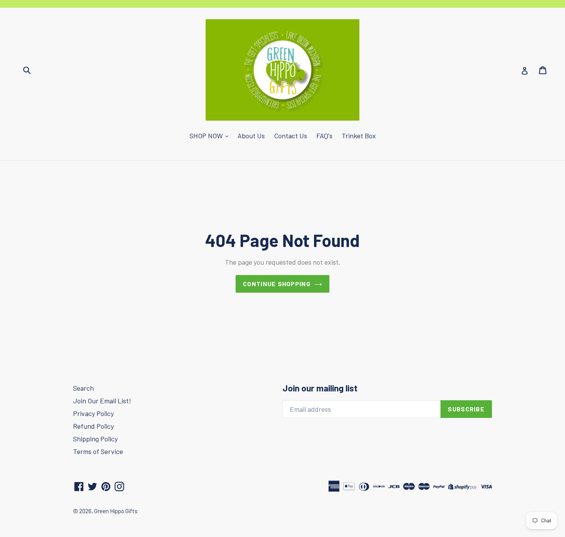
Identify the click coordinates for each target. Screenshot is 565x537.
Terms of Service (98, 451)
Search (83, 388)
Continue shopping (277, 283)
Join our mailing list (319, 388)
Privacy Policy (93, 413)
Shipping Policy (95, 438)
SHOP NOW (206, 135)
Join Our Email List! (102, 400)
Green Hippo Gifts (116, 510)
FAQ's (324, 135)
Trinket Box (359, 135)
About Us (251, 135)
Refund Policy (93, 426)
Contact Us (290, 135)
